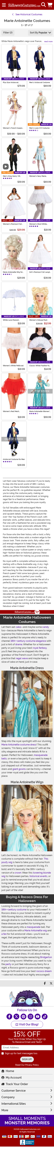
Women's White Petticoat (13, 366)
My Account (14, 1077)
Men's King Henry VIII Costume (11, 176)
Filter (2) (8, 32)
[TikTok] (45, 1016)
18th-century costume (13, 909)
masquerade (33, 927)
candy (45, 627)
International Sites (13, 1103)
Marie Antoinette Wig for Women (13, 272)
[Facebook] (9, 1016)
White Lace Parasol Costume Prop (11, 320)
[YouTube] (37, 1016)
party (8, 964)
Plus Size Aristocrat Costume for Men (10, 82)
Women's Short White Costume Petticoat (38, 224)
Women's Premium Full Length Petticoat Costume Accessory (13, 224)
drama (18, 644)
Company (8, 1097)
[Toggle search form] (43, 4)
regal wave (22, 658)
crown (18, 872)
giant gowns (19, 769)
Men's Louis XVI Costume (39, 128)
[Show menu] (4, 5)
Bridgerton (46, 957)
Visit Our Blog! (28, 1024)
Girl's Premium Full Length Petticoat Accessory (40, 272)
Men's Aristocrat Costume (39, 82)
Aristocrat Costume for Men (14, 459)
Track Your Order (17, 1084)
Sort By (38, 32)
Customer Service (13, 1090)
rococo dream (44, 971)
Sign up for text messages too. (21, 1053)
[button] (50, 4)
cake (18, 627)
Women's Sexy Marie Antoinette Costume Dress (39, 176)
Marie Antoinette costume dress (18, 744)
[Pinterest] (23, 1016)
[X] (16, 1016)
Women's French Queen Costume (12, 128)
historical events (38, 876)
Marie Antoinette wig (35, 930)
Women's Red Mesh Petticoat (11, 411)
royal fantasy (40, 648)
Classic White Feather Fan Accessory (39, 366)
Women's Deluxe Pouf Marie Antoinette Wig (38, 320)
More (4, 1110)
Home (10, 1071)
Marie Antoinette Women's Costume (40, 411)
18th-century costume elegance (28, 641)
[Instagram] (30, 1016)
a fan (4, 934)
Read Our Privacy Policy (27, 1065)
